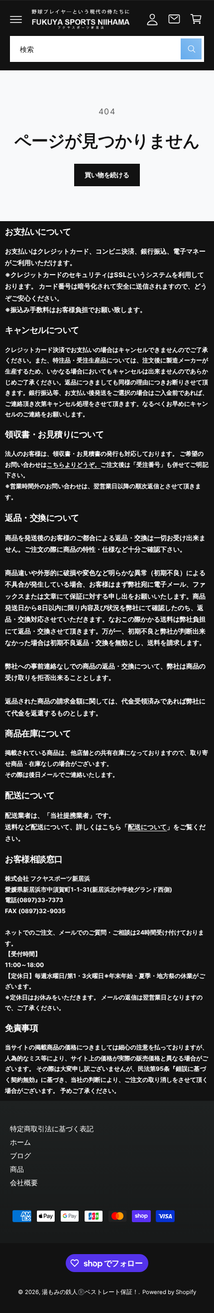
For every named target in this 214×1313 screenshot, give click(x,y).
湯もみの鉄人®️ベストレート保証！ (90, 1292)
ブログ (20, 1155)
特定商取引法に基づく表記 (52, 1128)
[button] (16, 19)
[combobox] (107, 49)
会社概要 (24, 1182)
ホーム (20, 1142)
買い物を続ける (107, 175)
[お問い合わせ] (174, 19)
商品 (17, 1169)
